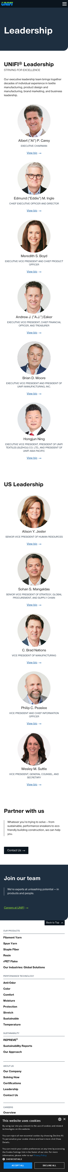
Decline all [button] (49, 1165)
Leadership (10, 1089)
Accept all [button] (18, 1165)
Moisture (9, 1001)
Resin (7, 955)
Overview (9, 1112)
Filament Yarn (12, 937)
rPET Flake (10, 961)
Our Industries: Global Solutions (24, 967)
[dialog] (34, 1143)
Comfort (8, 995)
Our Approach (12, 1052)
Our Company (12, 1071)
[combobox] (59, 1119)
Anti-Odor (9, 983)
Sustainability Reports (17, 1046)
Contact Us (10, 1095)
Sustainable (11, 1019)
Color (6, 989)
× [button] (64, 1119)
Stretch (8, 1013)
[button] (34, 1159)
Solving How (11, 1077)
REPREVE (10, 1040)
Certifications (12, 1083)
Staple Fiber (11, 949)
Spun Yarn (10, 943)
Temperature (12, 1024)
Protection (10, 1007)
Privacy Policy (40, 1155)
